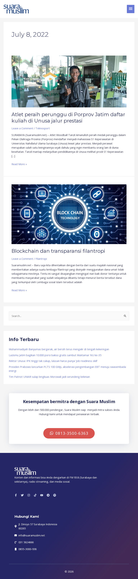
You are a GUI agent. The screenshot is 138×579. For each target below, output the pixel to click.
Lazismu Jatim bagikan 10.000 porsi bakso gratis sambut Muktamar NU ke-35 (55, 355)
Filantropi (41, 258)
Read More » (19, 164)
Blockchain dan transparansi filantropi (58, 251)
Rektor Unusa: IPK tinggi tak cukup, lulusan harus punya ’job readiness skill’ (53, 361)
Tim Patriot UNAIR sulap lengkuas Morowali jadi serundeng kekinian (49, 376)
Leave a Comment (22, 128)
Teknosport (43, 128)
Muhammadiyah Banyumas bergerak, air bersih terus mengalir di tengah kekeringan (59, 349)
